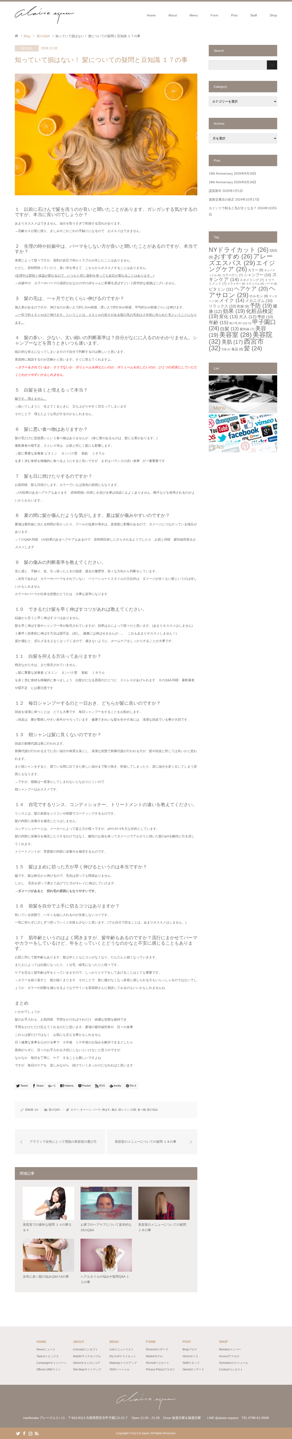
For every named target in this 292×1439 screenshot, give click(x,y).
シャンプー (257, 275)
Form (214, 15)
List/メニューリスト (122, 1349)
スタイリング (252, 280)
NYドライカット (239, 249)
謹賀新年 (215, 191)
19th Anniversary (221, 173)
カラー (74, 1109)
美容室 (235, 334)
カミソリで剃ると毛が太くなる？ (233, 208)
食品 (237, 349)
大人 (247, 316)
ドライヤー (236, 283)
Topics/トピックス (47, 1356)
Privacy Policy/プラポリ (160, 1369)
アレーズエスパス (241, 259)
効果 (234, 311)
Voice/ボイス (190, 1356)
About (172, 15)
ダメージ (85, 1109)
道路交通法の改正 (221, 199)
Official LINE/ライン (48, 1369)
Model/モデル (154, 1356)
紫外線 (247, 329)
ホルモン (258, 296)
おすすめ (233, 256)
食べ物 (142, 1109)
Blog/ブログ (189, 1349)
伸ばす (106, 1109)
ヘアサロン (242, 291)
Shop (273, 15)
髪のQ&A (26, 48)
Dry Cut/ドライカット (123, 1356)
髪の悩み (152, 1109)
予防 (261, 305)
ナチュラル (255, 283)
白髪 (133, 1109)
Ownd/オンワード (193, 1369)
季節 (265, 317)
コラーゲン (232, 275)
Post (234, 15)
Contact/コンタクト (231, 1369)
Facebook (24, 1433)
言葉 (226, 349)
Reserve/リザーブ (157, 1349)
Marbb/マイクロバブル (87, 1356)
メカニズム (259, 300)
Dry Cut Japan (140, 1433)
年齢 (218, 322)
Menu (194, 15)
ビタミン (221, 289)
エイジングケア (242, 266)
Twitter (18, 1433)
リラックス (222, 306)
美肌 (232, 342)
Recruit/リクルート (157, 1362)
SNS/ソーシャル (120, 1369)
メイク (231, 300)
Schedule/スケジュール (233, 1362)
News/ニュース (45, 1349)
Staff (253, 15)
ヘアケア (251, 289)
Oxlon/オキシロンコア (86, 1362)
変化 (228, 316)
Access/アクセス (229, 1356)
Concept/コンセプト (85, 1349)
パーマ (96, 1109)
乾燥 (243, 306)
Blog (27, 36)
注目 (246, 323)
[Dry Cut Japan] (74, 15)
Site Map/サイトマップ (87, 1369)
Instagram (30, 1433)
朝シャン (123, 1109)
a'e (36, 1109)
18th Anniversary (221, 182)
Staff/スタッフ (191, 1362)
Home (151, 15)
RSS (36, 1433)
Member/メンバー (230, 1349)
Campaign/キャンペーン (51, 1362)
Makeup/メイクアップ (123, 1362)
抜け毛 (235, 323)
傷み (114, 1109)
